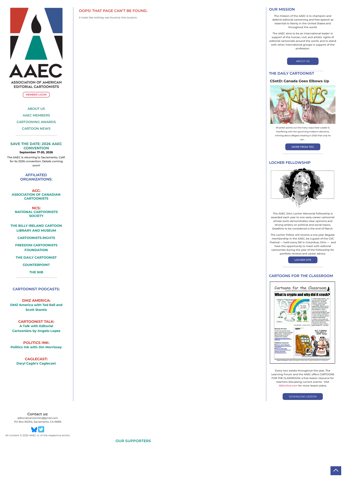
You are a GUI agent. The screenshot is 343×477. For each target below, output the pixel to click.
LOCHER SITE (302, 259)
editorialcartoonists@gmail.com (38, 418)
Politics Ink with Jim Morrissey (36, 347)
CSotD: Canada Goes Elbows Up (299, 81)
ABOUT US (303, 61)
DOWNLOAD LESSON (303, 396)
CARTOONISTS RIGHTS (36, 238)
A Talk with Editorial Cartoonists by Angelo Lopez (36, 328)
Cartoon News (36, 129)
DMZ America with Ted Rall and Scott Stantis (36, 307)
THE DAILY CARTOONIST (36, 258)
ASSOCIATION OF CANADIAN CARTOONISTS (36, 196)
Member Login (36, 94)
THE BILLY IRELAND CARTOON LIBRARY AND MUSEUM (36, 228)
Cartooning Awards (36, 122)
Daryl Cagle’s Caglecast (36, 363)
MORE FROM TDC (303, 146)
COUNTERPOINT (36, 265)
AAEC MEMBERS (36, 115)
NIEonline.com (288, 385)
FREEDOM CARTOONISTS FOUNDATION (36, 247)
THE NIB (36, 272)
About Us (36, 109)
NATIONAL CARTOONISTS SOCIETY (36, 214)
